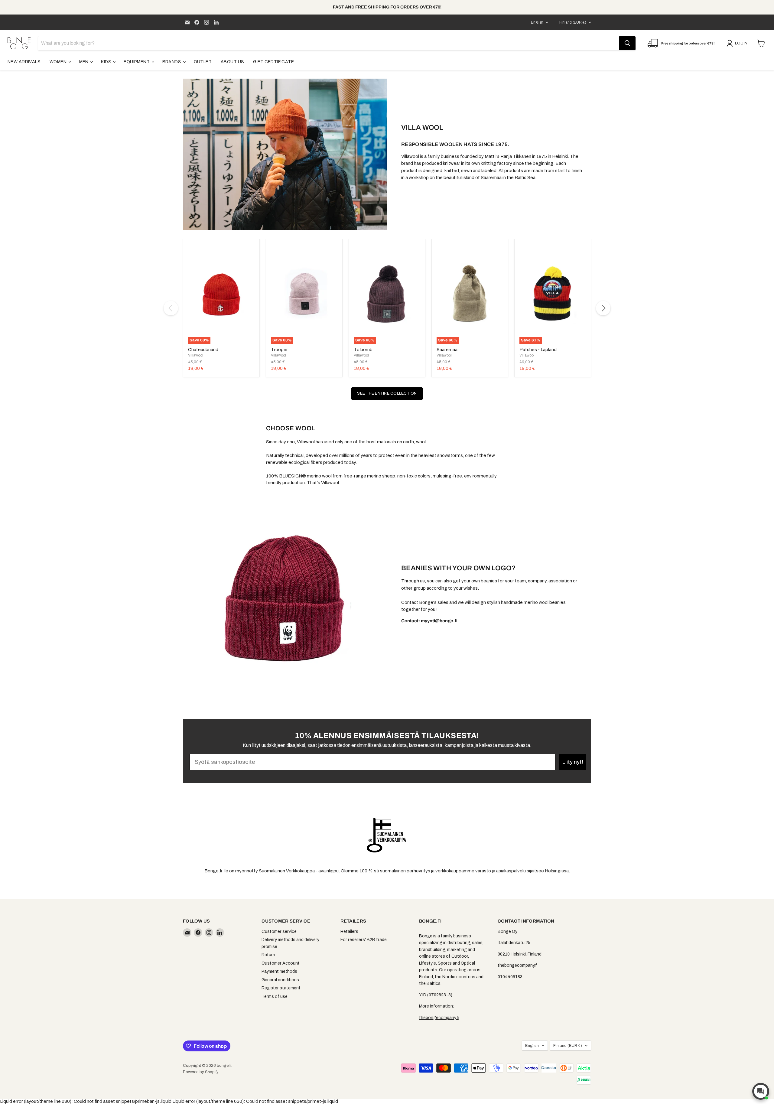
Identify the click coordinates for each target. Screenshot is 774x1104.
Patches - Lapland (538, 349)
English (537, 22)
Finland (572, 22)
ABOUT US (232, 62)
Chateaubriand (203, 349)
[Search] (627, 43)
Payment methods (279, 971)
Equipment (137, 62)
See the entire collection (387, 393)
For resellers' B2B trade (363, 939)
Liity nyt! (572, 762)
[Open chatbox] (760, 1091)
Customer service (279, 931)
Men (84, 62)
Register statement (281, 988)
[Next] (603, 308)
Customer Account (281, 963)
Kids (106, 62)
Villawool (195, 355)
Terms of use (275, 996)
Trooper (279, 349)
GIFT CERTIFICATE (273, 62)
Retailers (349, 931)
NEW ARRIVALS (24, 62)
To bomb (363, 349)
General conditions (280, 980)
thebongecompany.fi (439, 1017)
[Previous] (171, 308)
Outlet (203, 62)
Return (268, 955)
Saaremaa (447, 349)
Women (59, 62)
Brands (172, 62)
